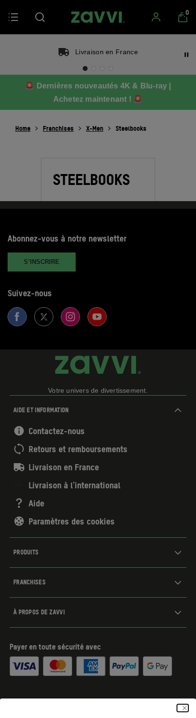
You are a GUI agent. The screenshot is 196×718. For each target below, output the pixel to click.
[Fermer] (182, 708)
